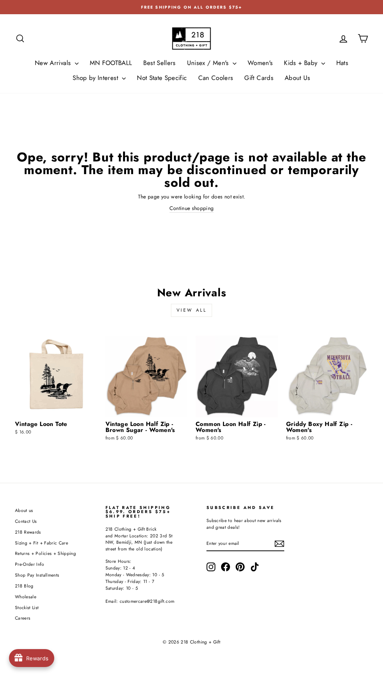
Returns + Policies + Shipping (45, 553)
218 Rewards (28, 532)
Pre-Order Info (29, 564)
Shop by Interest (96, 77)
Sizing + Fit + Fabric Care (41, 543)
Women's (260, 62)
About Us (297, 77)
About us (24, 510)
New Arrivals (54, 62)
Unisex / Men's (209, 62)
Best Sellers (159, 62)
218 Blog (24, 586)
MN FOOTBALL (111, 62)
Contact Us (26, 521)
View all (192, 310)
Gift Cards (258, 77)
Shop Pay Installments (37, 575)
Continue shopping (191, 208)
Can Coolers (215, 77)
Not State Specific (162, 77)
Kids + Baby (301, 62)
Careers (22, 618)
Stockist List (27, 607)
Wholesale (25, 596)
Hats (342, 62)
